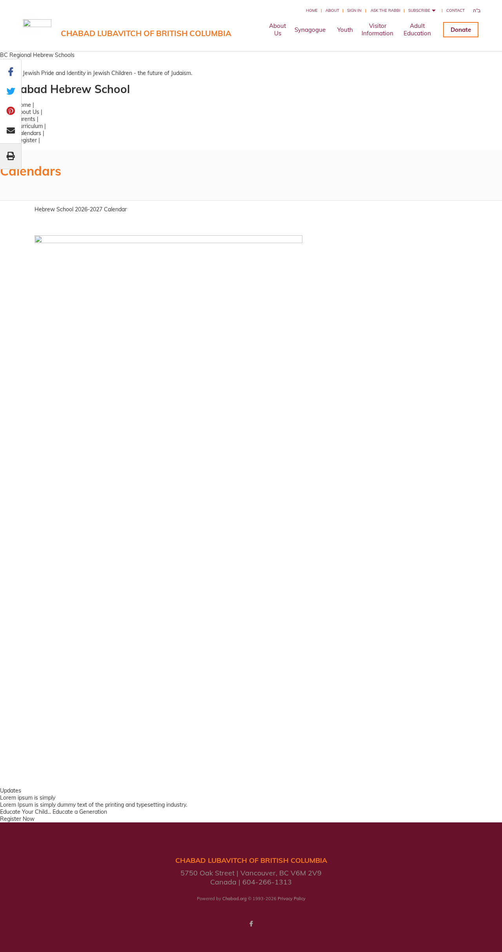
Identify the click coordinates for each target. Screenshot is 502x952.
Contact (455, 10)
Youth (345, 29)
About (332, 10)
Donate (461, 29)
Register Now (17, 818)
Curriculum (29, 126)
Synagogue (310, 29)
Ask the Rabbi (385, 10)
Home (312, 10)
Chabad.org (234, 898)
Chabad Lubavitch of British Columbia (146, 33)
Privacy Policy (292, 898)
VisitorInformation (377, 29)
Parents (25, 119)
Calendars (28, 133)
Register (26, 140)
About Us (27, 111)
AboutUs (277, 29)
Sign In (354, 10)
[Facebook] (251, 923)
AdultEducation (417, 29)
